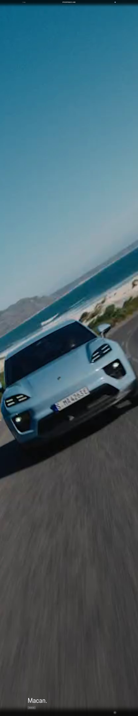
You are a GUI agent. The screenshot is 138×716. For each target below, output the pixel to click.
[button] (69, 712)
